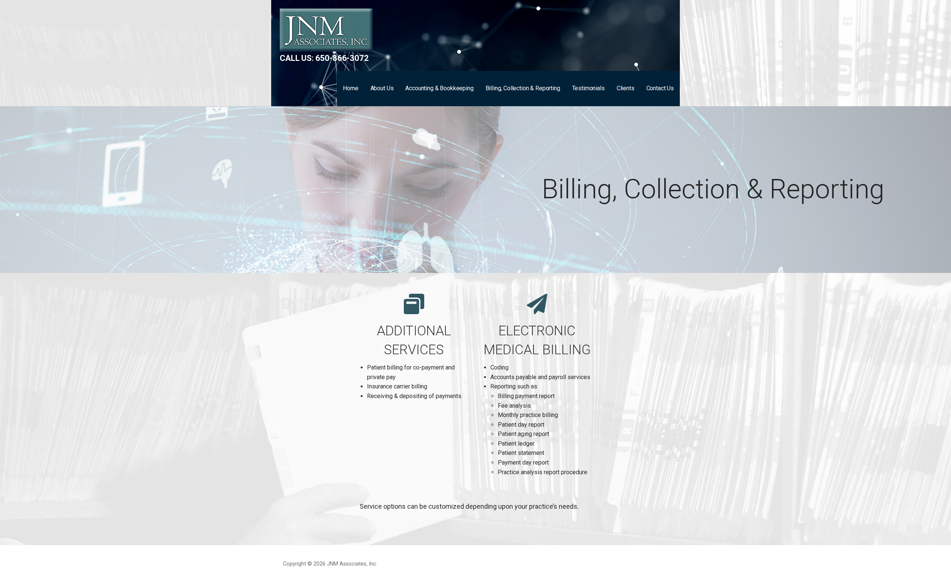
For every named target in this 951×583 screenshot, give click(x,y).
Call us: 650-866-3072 (324, 58)
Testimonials (588, 88)
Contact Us (660, 88)
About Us (382, 88)
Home (350, 88)
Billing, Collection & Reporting (523, 88)
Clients (625, 88)
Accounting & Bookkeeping (439, 88)
